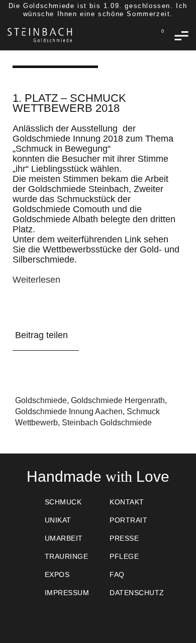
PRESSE (124, 538)
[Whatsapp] (50, 617)
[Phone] (98, 617)
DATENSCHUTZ (137, 593)
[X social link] (37, 368)
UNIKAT (58, 520)
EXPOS (57, 574)
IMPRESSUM (67, 593)
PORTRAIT (128, 520)
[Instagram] (145, 617)
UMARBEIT (64, 538)
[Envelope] (73, 617)
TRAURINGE (66, 556)
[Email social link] (54, 368)
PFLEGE (124, 556)
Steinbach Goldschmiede (107, 422)
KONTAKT (127, 502)
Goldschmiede (41, 400)
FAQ (117, 574)
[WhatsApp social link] (87, 368)
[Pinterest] (121, 617)
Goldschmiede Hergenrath (118, 400)
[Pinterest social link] (70, 368)
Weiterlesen (36, 280)
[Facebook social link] (21, 368)
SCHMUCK (63, 502)
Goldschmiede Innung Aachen (69, 411)
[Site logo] (40, 35)
